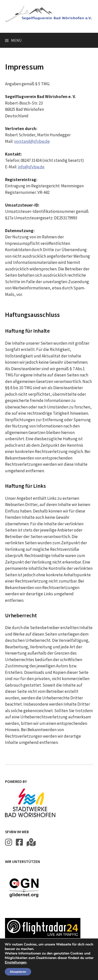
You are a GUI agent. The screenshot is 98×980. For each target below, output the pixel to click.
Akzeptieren (18, 972)
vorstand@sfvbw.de (32, 141)
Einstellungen (15, 962)
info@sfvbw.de (31, 167)
